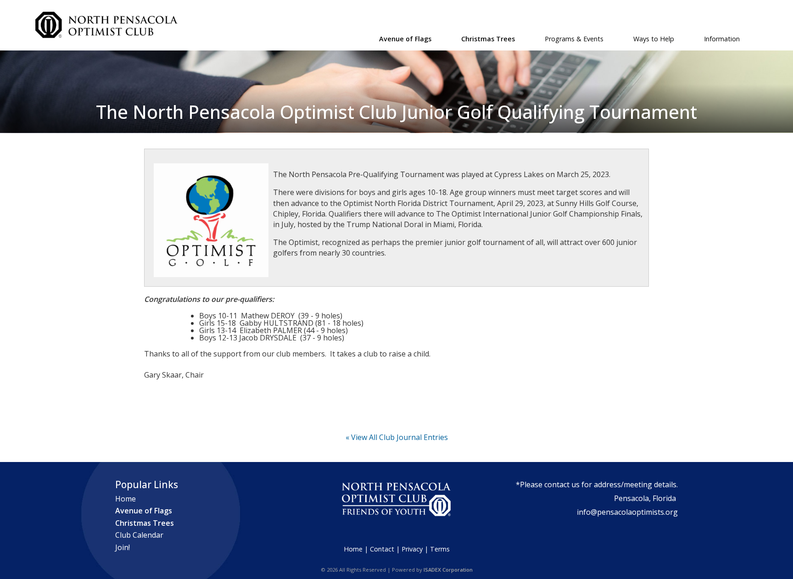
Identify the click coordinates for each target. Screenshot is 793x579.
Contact (382, 549)
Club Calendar (139, 535)
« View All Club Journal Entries (397, 437)
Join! (122, 547)
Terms (440, 549)
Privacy (412, 549)
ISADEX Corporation (448, 569)
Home (125, 499)
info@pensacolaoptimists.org (627, 512)
